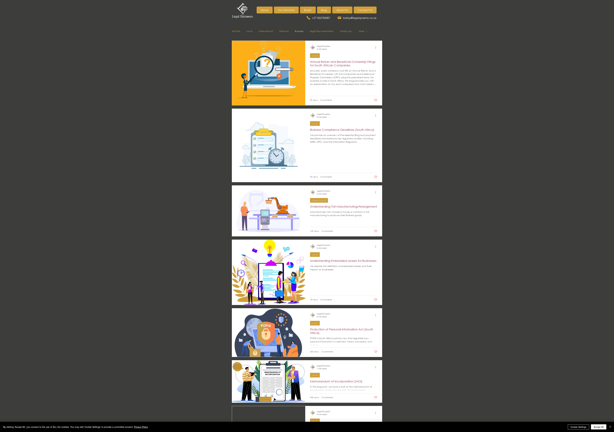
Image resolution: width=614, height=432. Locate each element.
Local (249, 31)
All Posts (236, 31)
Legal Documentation (322, 31)
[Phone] (308, 18)
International (266, 31)
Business (299, 31)
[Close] (610, 426)
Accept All (599, 426)
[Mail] (339, 18)
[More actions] (377, 47)
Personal (283, 31)
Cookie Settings (578, 426)
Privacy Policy (141, 426)
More (361, 31)
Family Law (346, 31)
